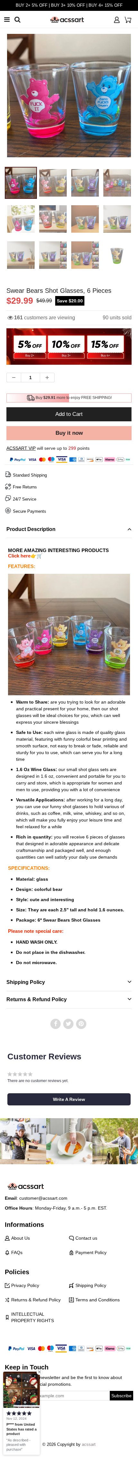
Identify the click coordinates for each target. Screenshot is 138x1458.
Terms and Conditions (97, 1299)
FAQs (16, 1252)
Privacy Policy (25, 1285)
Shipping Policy (90, 1285)
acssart (89, 1444)
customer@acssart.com (43, 1198)
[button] (69, 1099)
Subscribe (121, 1395)
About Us (20, 1238)
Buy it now (69, 433)
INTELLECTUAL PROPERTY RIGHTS (32, 1317)
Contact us (86, 1238)
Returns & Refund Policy (36, 1299)
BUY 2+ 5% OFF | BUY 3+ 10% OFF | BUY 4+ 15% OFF (69, 5)
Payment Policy (91, 1252)
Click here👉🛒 (25, 555)
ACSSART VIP (21, 448)
